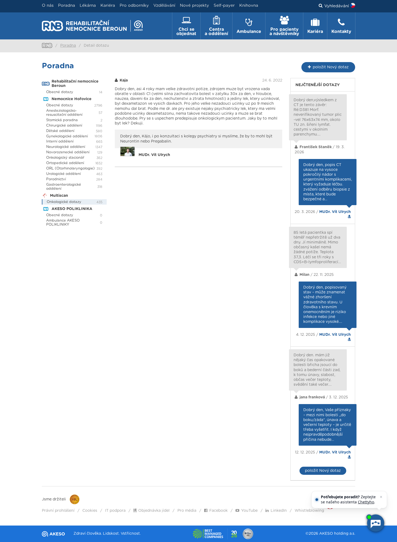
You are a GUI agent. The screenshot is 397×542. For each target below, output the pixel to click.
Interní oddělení (59, 141)
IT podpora (115, 511)
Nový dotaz (331, 67)
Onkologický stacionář (65, 158)
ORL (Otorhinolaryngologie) (70, 168)
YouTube (249, 511)
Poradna (66, 6)
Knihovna (248, 6)
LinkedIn (279, 511)
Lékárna (88, 6)
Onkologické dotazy (64, 202)
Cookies (89, 511)
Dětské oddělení (60, 131)
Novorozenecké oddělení (67, 152)
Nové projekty (194, 6)
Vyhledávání (336, 6)
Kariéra (107, 6)
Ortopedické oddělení (65, 163)
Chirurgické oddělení (64, 125)
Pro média (186, 511)
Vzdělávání (164, 6)
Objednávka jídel (154, 511)
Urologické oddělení (63, 174)
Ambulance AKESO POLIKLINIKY (63, 222)
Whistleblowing (309, 511)
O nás (47, 6)
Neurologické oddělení (65, 147)
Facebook (218, 511)
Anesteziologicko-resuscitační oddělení (64, 113)
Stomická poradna (62, 120)
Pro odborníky (134, 6)
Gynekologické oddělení (67, 136)
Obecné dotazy (59, 92)
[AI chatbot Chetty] (375, 523)
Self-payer (224, 6)
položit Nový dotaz (323, 471)
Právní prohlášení (58, 511)
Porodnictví (56, 179)
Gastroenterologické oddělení (63, 187)
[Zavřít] (381, 496)
